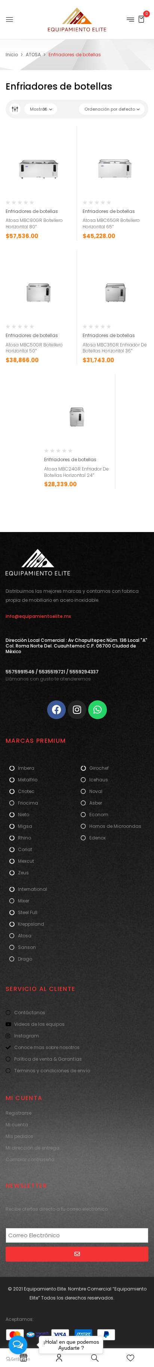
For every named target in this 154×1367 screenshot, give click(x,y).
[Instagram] (77, 709)
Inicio (12, 54)
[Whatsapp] (97, 709)
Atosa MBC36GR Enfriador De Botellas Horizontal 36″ (115, 348)
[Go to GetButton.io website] (18, 1359)
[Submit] (77, 1254)
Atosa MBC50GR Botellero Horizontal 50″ (34, 348)
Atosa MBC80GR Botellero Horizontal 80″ (34, 223)
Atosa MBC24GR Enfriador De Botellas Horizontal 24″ (76, 472)
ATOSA (33, 54)
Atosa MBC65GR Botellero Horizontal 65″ (111, 223)
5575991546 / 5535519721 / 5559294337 (52, 672)
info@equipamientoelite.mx (38, 616)
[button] (141, 18)
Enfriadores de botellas (32, 211)
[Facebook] (56, 709)
